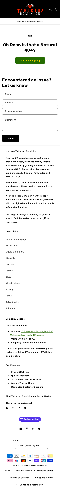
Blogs (8, 277)
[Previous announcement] (3, 21)
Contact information (31, 484)
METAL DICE (12, 245)
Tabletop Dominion (29, 465)
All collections (13, 283)
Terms (9, 296)
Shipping (10, 308)
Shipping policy (44, 477)
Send (11, 138)
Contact (10, 264)
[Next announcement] (57, 21)
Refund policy (13, 302)
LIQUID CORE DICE (15, 252)
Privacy (9, 289)
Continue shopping (30, 60)
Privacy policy (45, 470)
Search (9, 271)
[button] (3, 9)
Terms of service (19, 477)
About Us (10, 258)
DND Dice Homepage (16, 239)
